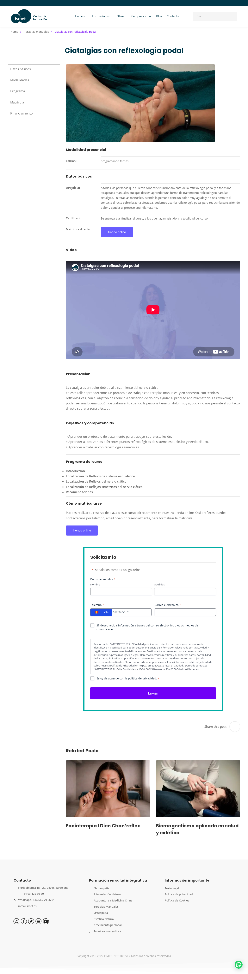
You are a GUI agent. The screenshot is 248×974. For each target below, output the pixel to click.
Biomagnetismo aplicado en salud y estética (197, 829)
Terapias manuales (36, 31)
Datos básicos (20, 69)
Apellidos (159, 584)
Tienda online (117, 232)
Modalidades (19, 80)
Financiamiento (21, 113)
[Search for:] (215, 16)
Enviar (153, 693)
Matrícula (17, 102)
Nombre (95, 584)
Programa (17, 91)
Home (14, 31)
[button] (239, 965)
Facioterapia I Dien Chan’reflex (103, 825)
